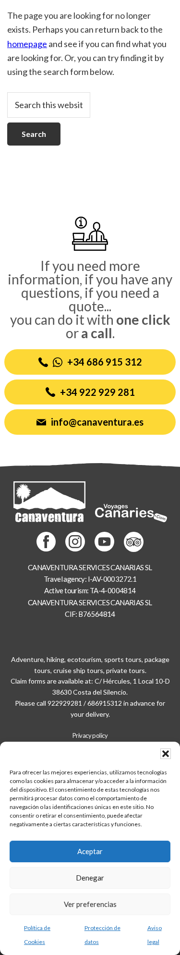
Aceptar (90, 851)
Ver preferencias (90, 904)
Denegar (90, 877)
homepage (27, 43)
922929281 (65, 703)
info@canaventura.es (97, 422)
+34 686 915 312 (104, 361)
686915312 (104, 703)
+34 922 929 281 (97, 392)
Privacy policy (90, 735)
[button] (165, 754)
